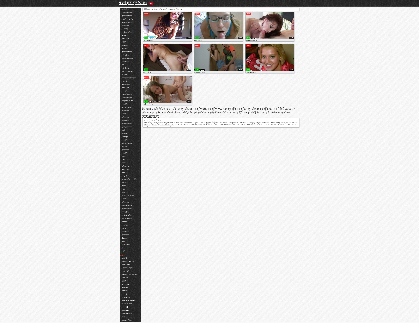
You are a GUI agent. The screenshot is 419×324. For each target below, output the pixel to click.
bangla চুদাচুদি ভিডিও (153, 109)
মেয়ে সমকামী (125, 111)
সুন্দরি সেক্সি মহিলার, (127, 16)
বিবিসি (123, 241)
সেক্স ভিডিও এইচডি (127, 268)
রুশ (123, 248)
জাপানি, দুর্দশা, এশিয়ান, (128, 19)
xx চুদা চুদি (249, 109)
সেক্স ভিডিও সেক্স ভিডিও (128, 261)
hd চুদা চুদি (170, 109)
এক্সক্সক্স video (126, 284)
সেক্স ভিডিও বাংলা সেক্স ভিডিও (130, 274)
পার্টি (123, 251)
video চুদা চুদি (207, 109)
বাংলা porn (125, 310)
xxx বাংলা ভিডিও (126, 320)
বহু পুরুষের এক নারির (127, 101)
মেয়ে (123, 192)
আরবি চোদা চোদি (178, 112)
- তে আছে (125, 29)
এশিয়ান (124, 183)
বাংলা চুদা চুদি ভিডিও (133, 2)
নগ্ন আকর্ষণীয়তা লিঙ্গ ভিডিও (129, 179)
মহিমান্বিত (125, 133)
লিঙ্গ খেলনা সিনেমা (127, 107)
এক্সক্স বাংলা (125, 294)
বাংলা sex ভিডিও (127, 314)
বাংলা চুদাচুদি (125, 271)
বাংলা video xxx (127, 317)
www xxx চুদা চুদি (225, 109)
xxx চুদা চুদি (261, 109)
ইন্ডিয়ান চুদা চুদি (247, 112)
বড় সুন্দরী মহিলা (126, 84)
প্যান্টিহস (124, 147)
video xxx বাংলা (127, 304)
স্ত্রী (123, 65)
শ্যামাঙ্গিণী (124, 91)
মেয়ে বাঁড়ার (125, 45)
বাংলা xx (124, 291)
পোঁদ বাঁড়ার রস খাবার (127, 58)
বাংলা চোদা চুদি (126, 265)
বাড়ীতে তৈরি (125, 55)
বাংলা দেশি (125, 278)
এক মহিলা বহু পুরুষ (127, 71)
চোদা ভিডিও (125, 258)
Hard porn (125, 35)
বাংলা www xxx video (129, 301)
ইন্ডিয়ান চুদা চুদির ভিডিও (265, 112)
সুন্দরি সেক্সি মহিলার (127, 13)
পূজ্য (123, 156)
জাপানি (124, 42)
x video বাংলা (126, 297)
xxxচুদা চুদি (164, 112)
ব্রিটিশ (124, 186)
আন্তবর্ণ (124, 81)
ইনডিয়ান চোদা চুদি (231, 112)
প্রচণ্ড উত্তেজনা (127, 94)
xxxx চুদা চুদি (152, 112)
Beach (124, 238)
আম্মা (123, 173)
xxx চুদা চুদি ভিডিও (276, 109)
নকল (123, 160)
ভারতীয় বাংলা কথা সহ (128, 196)
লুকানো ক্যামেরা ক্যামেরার (129, 78)
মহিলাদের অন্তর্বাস (127, 143)
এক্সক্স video (126, 307)
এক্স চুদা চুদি (153, 116)
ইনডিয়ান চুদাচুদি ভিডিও (212, 112)
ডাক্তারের (124, 48)
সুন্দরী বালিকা (125, 9)
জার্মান (123, 130)
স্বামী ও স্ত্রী (125, 39)
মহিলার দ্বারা (125, 26)
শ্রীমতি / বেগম (126, 68)
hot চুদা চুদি (182, 109)
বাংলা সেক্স (125, 287)
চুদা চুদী (124, 281)
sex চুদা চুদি (194, 109)
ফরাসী (123, 163)
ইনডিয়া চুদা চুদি (193, 112)
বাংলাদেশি (124, 222)
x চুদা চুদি (239, 109)
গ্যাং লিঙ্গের (125, 225)
